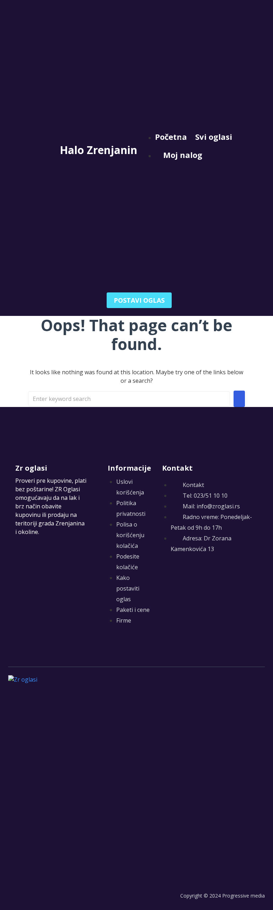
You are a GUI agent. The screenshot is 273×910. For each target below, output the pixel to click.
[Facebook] (166, 574)
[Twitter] (180, 574)
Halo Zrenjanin (98, 150)
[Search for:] (129, 398)
